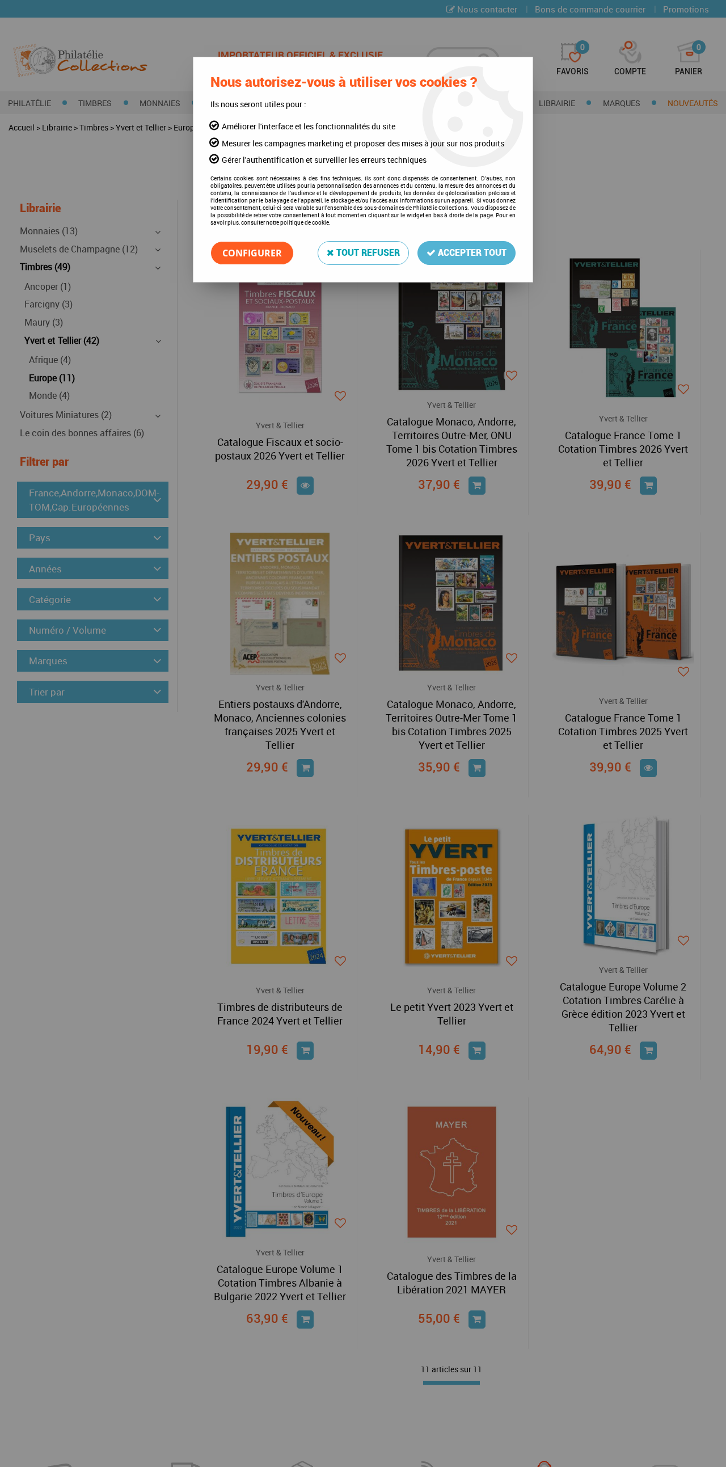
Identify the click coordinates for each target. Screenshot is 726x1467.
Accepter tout (471, 252)
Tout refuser (367, 252)
